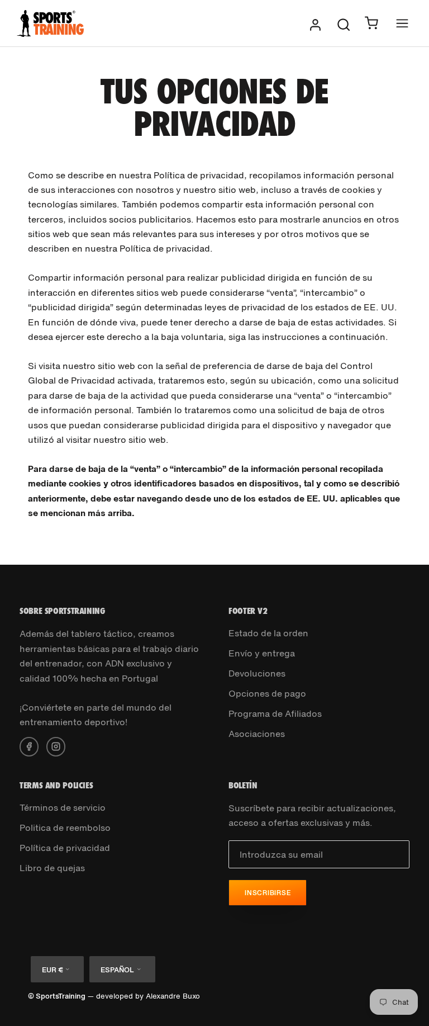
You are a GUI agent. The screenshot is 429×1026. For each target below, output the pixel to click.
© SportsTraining (56, 996)
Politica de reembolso (65, 827)
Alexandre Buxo (173, 996)
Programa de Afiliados (275, 713)
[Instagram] (55, 745)
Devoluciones (256, 673)
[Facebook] (29, 745)
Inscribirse (267, 892)
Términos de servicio (63, 807)
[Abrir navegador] (402, 23)
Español (117, 969)
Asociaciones (256, 733)
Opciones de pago (267, 693)
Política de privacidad (65, 847)
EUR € (52, 969)
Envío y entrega (261, 653)
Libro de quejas (52, 867)
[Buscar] (343, 23)
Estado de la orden (268, 633)
